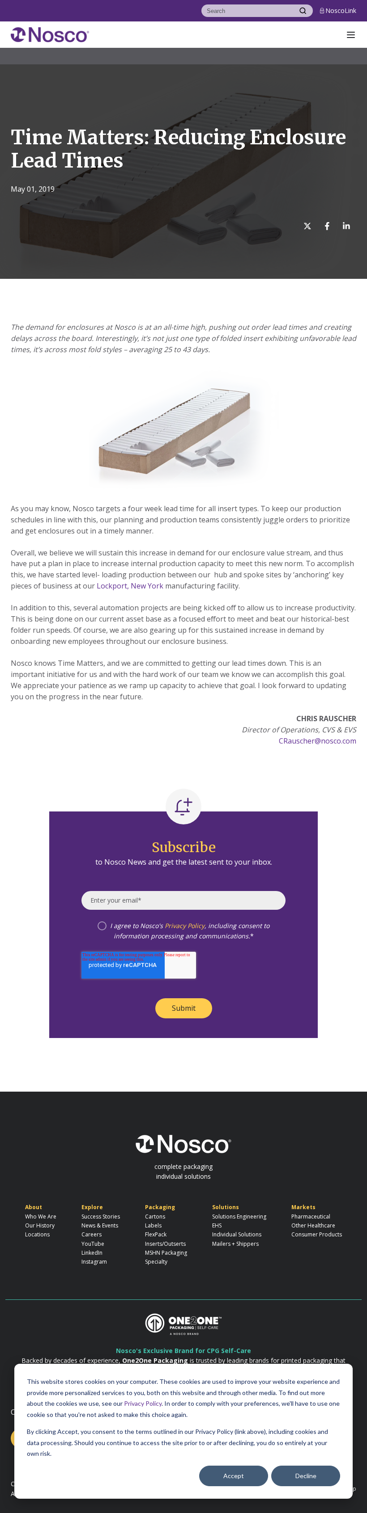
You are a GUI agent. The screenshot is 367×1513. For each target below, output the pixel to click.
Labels (153, 1225)
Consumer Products (316, 1234)
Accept (233, 1475)
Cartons (155, 1216)
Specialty (156, 1261)
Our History (40, 1225)
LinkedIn (91, 1253)
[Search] (302, 10)
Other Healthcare (313, 1225)
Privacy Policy (143, 1403)
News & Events (99, 1225)
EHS (217, 1225)
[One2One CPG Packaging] (183, 1324)
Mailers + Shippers (235, 1244)
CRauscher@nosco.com (317, 741)
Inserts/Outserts (165, 1244)
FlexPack (155, 1234)
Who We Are (40, 1216)
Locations (37, 1234)
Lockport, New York (130, 586)
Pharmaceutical (310, 1216)
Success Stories (100, 1216)
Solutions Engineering (239, 1216)
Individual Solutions (236, 1234)
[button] (351, 34)
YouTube (92, 1244)
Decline (305, 1475)
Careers (91, 1234)
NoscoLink (340, 10)
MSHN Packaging (166, 1253)
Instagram (94, 1261)
